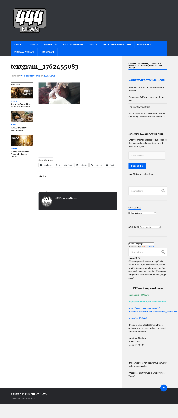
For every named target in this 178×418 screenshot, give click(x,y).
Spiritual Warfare (24, 52)
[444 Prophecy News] (89, 20)
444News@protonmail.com (147, 80)
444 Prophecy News (33, 393)
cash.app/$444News (138, 294)
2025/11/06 (49, 75)
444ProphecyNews (30, 75)
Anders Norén (27, 399)
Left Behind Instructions (117, 44)
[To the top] (163, 388)
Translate (149, 246)
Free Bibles (143, 44)
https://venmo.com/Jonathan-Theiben (147, 301)
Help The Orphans (73, 44)
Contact (33, 44)
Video (92, 44)
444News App (47, 52)
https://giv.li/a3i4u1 (137, 318)
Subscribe (137, 166)
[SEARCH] (163, 191)
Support (18, 44)
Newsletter (50, 44)
